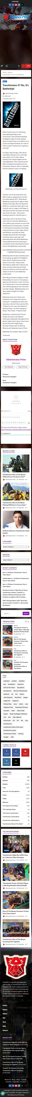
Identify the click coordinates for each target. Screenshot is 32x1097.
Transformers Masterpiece (11, 820)
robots (6, 714)
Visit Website (9, 367)
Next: (9, 381)
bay (5, 684)
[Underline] (7, 423)
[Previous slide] (26, 622)
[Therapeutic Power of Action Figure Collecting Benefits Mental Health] (16, 872)
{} (21, 422)
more (15, 704)
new (26, 704)
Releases (5, 802)
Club (15, 637)
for (12, 694)
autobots (21, 681)
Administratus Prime (11, 93)
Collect (18, 1080)
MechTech (18, 697)
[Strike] (9, 423)
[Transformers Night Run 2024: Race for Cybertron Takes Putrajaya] (16, 844)
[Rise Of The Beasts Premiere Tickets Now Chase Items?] (16, 900)
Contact (23, 1082)
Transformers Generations (11, 816)
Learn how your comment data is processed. (16, 429)
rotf (5, 717)
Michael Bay (7, 704)
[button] (2, 66)
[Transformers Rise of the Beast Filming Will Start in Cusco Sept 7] (16, 491)
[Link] (20, 423)
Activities (9, 1082)
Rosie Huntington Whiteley (18, 714)
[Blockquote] (15, 423)
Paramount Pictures (21, 707)
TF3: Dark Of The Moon (10, 806)
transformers (8, 724)
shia (9, 717)
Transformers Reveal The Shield (13, 824)
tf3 (18, 720)
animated (6, 681)
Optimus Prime (8, 707)
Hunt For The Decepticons (11, 791)
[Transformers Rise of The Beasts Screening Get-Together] (16, 928)
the (22, 720)
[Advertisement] (16, 47)
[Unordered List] (13, 423)
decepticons (7, 691)
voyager (6, 737)
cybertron (20, 684)
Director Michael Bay (20, 691)
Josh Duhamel (8, 697)
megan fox (7, 700)
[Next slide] (28, 622)
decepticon (20, 687)
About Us (8, 1080)
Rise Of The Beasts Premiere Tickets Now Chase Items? (7, 630)
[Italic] (5, 423)
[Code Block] (17, 423)
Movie (4, 81)
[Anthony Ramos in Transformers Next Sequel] (16, 520)
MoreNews (11, 1095)
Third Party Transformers (10, 813)
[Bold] (3, 423)
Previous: (9, 375)
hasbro (22, 694)
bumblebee (11, 684)
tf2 (14, 720)
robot (13, 710)
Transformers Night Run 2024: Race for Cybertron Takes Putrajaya (7, 664)
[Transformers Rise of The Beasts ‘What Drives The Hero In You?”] (16, 463)
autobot (14, 681)
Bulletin (16, 625)
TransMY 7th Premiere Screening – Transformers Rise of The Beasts (7, 653)
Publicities (16, 1082)
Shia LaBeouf (17, 717)
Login (29, 411)
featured (6, 694)
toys (26, 720)
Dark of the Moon (9, 687)
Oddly (4, 798)
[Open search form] (19, 66)
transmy (20, 733)
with (12, 737)
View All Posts (22, 367)
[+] (24, 422)
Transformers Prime (10, 733)
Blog (13, 1080)
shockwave (7, 720)
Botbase (5, 780)
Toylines (23, 1080)
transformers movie (10, 730)
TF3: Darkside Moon (9, 809)
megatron (15, 700)
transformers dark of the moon (13, 727)
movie (21, 704)
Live (28, 66)
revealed (6, 710)
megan (25, 697)
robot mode (20, 710)
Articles (5, 777)
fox (16, 694)
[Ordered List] (11, 423)
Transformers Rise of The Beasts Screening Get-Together (7, 641)
